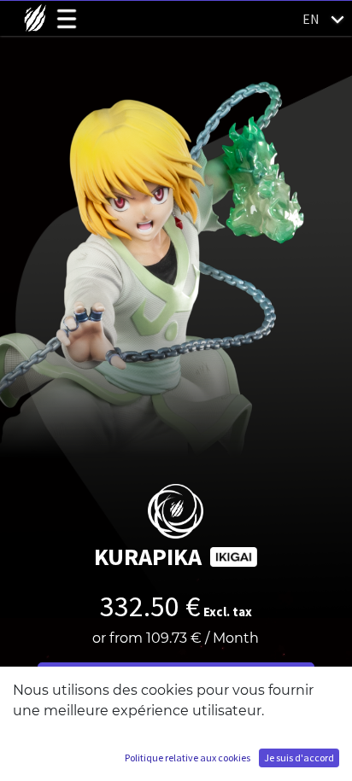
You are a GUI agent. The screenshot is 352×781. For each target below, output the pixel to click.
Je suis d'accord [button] (299, 757)
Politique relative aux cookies (187, 757)
